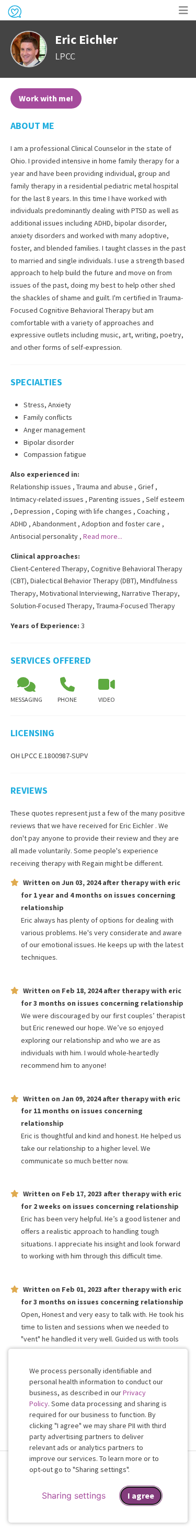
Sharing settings (74, 1495)
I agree (141, 1495)
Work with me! (46, 98)
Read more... (102, 536)
